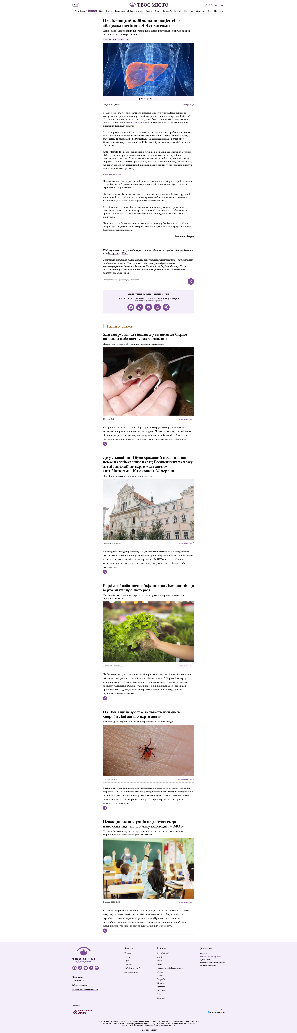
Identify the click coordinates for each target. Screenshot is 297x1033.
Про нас (203, 953)
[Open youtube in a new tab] (148, 307)
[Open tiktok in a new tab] (139, 307)
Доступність (205, 959)
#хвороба (135, 280)
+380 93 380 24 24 (79, 980)
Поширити (187, 105)
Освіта (149, 11)
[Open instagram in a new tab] (157, 307)
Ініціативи (200, 11)
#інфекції (124, 280)
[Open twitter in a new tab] (166, 307)
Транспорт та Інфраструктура (129, 11)
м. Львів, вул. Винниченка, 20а (85, 989)
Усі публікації (80, 11)
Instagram (113, 253)
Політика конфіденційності (212, 962)
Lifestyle (178, 11)
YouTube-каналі (120, 272)
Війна (100, 11)
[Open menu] (222, 5)
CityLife (92, 11)
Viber (125, 253)
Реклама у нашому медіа (210, 956)
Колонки (128, 964)
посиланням (124, 229)
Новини (127, 953)
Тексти (127, 957)
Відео (126, 961)
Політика (218, 11)
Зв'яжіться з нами (208, 965)
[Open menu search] (216, 5)
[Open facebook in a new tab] (130, 307)
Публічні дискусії (132, 968)
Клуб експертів (131, 972)
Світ (209, 11)
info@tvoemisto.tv (79, 985)
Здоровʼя (167, 11)
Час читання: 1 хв (121, 39)
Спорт (157, 11)
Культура (188, 11)
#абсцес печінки (110, 280)
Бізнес (109, 11)
